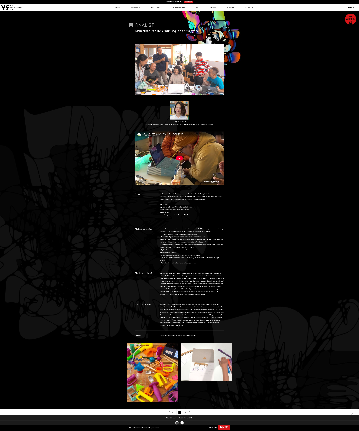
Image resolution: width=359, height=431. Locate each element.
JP (353, 7)
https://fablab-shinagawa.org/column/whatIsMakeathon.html (178, 335)
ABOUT (117, 7)
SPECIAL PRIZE (156, 7)
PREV (172, 412)
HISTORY (248, 7)
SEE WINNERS (188, 1)
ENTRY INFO (135, 7)
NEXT (186, 412)
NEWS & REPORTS (179, 7)
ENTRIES (213, 7)
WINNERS (230, 7)
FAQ (197, 7)
